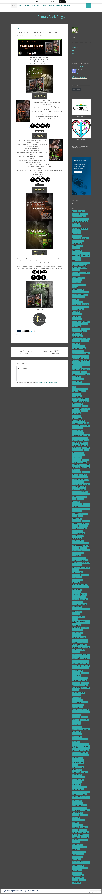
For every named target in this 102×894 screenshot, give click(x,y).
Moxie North (83, 599)
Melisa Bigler (75, 574)
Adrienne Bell (76, 223)
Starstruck (85, 717)
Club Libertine (85, 360)
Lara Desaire (75, 506)
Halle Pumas (75, 440)
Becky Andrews (76, 292)
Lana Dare (86, 503)
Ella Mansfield (76, 406)
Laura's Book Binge (51, 16)
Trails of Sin (75, 817)
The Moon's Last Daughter (79, 786)
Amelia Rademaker (77, 245)
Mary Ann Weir (86, 562)
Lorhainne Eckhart (77, 530)
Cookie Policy (28, 891)
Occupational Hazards (78, 616)
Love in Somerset (76, 538)
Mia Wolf (74, 587)
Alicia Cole (84, 228)
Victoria (74, 834)
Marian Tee (75, 560)
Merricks (85, 584)
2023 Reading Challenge (79, 67)
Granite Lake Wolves (77, 433)
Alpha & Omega (76, 233)
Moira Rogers (76, 594)
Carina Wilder (76, 328)
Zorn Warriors (76, 882)
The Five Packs (76, 772)
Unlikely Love (83, 827)
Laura (29, 35)
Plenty (83, 649)
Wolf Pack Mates (76, 870)
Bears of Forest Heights (78, 284)
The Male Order (76, 784)
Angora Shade (85, 255)
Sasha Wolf (75, 690)
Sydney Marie (85, 729)
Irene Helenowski (76, 457)
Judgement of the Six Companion (81, 484)
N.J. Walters (83, 604)
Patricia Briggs (82, 644)
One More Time (76, 627)
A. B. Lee (74, 211)
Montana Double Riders (78, 596)
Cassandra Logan (77, 336)
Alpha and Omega (77, 235)
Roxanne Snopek (76, 677)
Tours (18, 28)
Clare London (76, 360)
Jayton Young (76, 469)
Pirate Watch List (17, 9)
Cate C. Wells (85, 338)
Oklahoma (75, 618)
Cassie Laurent (76, 338)
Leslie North (85, 521)
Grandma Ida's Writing (76, 41)
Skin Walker (85, 709)
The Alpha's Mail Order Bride (80, 752)
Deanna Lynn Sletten (77, 379)
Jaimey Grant (82, 462)
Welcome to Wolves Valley (79, 847)
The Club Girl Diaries (77, 762)
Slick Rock (75, 712)
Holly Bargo (86, 447)
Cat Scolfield (76, 341)
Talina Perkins (76, 739)
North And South (76, 611)
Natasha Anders (76, 606)
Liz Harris (75, 525)
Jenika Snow (86, 472)
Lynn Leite (86, 545)
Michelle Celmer (76, 589)
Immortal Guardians (77, 452)
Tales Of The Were (77, 736)
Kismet (74, 499)
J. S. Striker (85, 459)
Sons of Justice (76, 714)
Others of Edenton (77, 630)
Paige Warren (75, 642)
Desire (74, 386)
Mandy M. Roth (76, 555)
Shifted (85, 702)
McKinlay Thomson (77, 572)
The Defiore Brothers (78, 767)
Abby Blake (82, 216)
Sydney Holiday (76, 729)
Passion (74, 644)
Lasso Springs (76, 508)
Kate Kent (74, 491)
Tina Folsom (75, 815)
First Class (75, 423)
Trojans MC (75, 827)
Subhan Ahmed (84, 719)
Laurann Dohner (76, 511)
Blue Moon (85, 304)
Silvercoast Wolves (77, 704)
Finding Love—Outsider (78, 420)
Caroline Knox (85, 328)
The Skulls (83, 794)
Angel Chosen (85, 253)
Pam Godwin (84, 642)
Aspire (87, 272)
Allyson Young (76, 231)
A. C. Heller (81, 211)
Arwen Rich (84, 267)
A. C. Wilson (75, 213)
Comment (58, 378)
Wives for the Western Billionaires (78, 862)
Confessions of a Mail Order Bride (80, 364)
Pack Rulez (75, 639)
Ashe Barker (75, 270)
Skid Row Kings (76, 709)
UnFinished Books (35, 5)
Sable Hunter (75, 682)
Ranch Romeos (76, 663)
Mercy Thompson (76, 584)
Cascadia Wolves (76, 333)
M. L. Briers (83, 548)
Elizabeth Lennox (84, 401)
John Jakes (75, 479)
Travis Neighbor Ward (78, 820)
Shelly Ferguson (76, 702)
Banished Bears (76, 282)
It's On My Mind (75, 47)
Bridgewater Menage (77, 309)
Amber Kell (85, 238)
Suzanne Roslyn (76, 724)
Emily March (84, 411)
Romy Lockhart (76, 675)
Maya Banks (75, 570)
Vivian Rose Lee (76, 839)
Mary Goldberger (77, 565)
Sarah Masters (85, 687)
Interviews (74, 44)
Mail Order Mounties (77, 552)
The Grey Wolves (76, 774)
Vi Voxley (84, 839)
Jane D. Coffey (85, 464)
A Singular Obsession (78, 272)
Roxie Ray (85, 677)
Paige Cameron (84, 639)
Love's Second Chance (78, 533)
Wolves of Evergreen (77, 877)
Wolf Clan (85, 867)
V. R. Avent (75, 829)
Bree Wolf (85, 306)
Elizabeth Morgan (77, 403)
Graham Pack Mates (77, 430)
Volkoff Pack (75, 842)
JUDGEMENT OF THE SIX (78, 481)
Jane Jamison (75, 467)
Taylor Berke (75, 741)
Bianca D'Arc (84, 294)
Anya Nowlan (75, 265)
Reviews (73, 50)
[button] (81, 108)
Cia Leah (86, 355)
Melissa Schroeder (77, 579)
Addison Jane (84, 218)
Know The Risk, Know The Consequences (59, 5)
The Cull (74, 764)
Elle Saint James (84, 408)
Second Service (76, 695)
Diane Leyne (82, 391)
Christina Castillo (77, 355)
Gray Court (75, 437)
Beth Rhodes (75, 294)
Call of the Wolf (76, 319)
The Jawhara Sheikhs (78, 779)
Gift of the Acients (77, 428)
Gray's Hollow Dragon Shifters (80, 435)
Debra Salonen (85, 384)
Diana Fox (75, 391)
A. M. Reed (74, 216)
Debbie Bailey (75, 384)
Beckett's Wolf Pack (77, 289)
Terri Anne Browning (77, 743)
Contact (45, 5)
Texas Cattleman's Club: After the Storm (80, 747)
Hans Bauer (75, 442)
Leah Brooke (84, 513)
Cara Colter (84, 323)
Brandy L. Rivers (76, 306)
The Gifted (84, 772)
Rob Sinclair (85, 673)
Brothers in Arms (77, 314)
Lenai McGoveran (76, 518)
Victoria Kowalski (83, 834)
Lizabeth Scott (84, 523)
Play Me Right (75, 649)
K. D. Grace (82, 486)
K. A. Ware (75, 486)
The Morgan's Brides (77, 789)
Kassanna (82, 489)
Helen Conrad (76, 445)
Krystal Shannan (77, 503)
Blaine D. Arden (76, 304)
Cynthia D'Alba (85, 369)
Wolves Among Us (77, 872)
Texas (86, 743)
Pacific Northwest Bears (78, 637)
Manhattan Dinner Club (78, 557)
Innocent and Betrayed (78, 455)
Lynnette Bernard (77, 545)
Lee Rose (74, 516)
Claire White (85, 358)
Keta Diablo (83, 496)
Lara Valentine (85, 506)
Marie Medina (83, 560)
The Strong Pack (76, 800)
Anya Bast (87, 262)
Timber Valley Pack (77, 812)
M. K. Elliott (75, 548)
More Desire (75, 599)
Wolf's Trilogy (76, 867)
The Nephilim (75, 791)
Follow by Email (76, 89)
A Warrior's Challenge (78, 277)
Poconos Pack (76, 652)
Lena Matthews (76, 521)
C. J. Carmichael (76, 316)
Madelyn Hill (75, 550)
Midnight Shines (76, 592)
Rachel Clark (84, 660)
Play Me (87, 647)
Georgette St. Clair (84, 425)
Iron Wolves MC (76, 459)
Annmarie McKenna (77, 262)
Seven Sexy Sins (76, 697)
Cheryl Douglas (76, 353)
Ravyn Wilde (85, 663)
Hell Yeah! (84, 445)
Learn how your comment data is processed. (46, 382)
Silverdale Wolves (77, 707)
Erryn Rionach (76, 415)
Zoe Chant (82, 880)
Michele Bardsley (83, 587)
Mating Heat (86, 567)
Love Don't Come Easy (78, 535)
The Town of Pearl (77, 802)
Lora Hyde (83, 528)
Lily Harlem (75, 523)
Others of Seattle (77, 632)
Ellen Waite (75, 408)
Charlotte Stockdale (78, 350)
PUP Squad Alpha (85, 658)
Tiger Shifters (86, 810)
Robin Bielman (76, 673)
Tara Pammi (85, 739)
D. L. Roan (83, 371)
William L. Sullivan (77, 856)
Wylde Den (75, 880)
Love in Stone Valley (77, 540)
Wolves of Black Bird (78, 875)
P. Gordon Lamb (76, 635)
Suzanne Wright (76, 726)
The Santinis (75, 794)
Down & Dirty (84, 398)
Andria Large (75, 248)
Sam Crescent (76, 687)
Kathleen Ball (76, 494)
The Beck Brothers (77, 757)
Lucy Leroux (85, 543)
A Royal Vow (75, 267)
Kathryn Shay (85, 494)
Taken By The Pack (77, 734)
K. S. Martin (75, 489)
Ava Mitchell (75, 275)
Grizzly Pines (83, 437)
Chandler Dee (76, 343)
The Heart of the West (78, 777)
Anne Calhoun (76, 260)
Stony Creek (75, 719)
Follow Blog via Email (78, 83)
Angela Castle (76, 253)
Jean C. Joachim (76, 472)
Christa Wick (86, 353)
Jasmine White (85, 467)
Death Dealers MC (77, 381)
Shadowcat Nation (77, 699)
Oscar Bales (85, 627)
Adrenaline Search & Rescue (79, 221)
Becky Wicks (85, 292)
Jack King (74, 462)
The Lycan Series (76, 782)
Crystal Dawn (76, 369)
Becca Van (75, 287)
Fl (88, 423)
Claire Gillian (76, 358)
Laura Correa (85, 508)
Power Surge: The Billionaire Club (80, 655)
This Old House (76, 810)
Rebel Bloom (75, 668)
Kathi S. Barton (83, 491)
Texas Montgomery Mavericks (80, 750)
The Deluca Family (77, 769)
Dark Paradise (76, 376)
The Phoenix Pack (85, 791)
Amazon (21, 5)
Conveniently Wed (77, 366)
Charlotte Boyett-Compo (78, 348)
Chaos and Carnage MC (78, 346)
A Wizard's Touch (77, 279)
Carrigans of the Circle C (79, 331)
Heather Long (84, 442)
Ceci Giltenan (84, 341)
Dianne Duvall (76, 393)
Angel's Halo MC (76, 250)
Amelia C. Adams (76, 243)
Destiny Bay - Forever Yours (79, 388)
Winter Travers (76, 859)
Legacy (80, 516)
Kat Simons (75, 496)
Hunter (86, 450)
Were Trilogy (75, 849)
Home (15, 5)
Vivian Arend (84, 837)
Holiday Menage (76, 447)
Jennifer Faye (83, 474)
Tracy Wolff (84, 815)
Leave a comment (38, 35)
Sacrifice (74, 685)
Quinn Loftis (75, 660)
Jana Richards (76, 464)
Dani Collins (86, 374)
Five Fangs (83, 423)
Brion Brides (75, 311)
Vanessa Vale (83, 829)
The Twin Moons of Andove (79, 807)
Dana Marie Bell (76, 374)
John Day (84, 477)
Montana (83, 594)
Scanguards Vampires (78, 692)
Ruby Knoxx (75, 680)
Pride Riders (75, 658)
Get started (62, 1)
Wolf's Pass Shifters (77, 865)
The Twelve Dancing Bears (79, 805)
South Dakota (76, 717)
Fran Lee (74, 425)
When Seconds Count (77, 854)
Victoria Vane (76, 837)
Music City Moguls (77, 601)
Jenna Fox (75, 474)
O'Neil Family (75, 614)
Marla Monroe (76, 562)
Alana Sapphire (76, 226)
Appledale (84, 265)
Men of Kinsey (76, 582)
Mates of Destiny (76, 567)
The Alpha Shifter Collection (80, 755)
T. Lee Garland (76, 731)
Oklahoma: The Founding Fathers (78, 622)
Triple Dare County (77, 824)
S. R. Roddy (83, 680)
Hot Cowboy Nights (77, 450)
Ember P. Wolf (75, 411)
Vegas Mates (75, 832)
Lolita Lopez (75, 528)
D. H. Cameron (75, 371)
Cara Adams (85, 321)
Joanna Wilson (76, 477)
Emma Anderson (76, 413)
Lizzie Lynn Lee (83, 525)
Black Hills (75, 299)
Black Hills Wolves (77, 301)
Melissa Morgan (76, 577)
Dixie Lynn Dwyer (76, 396)
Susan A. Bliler (76, 721)
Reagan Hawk (75, 665)
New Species (86, 609)
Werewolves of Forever (78, 851)
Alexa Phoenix (76, 228)
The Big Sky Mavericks (78, 760)
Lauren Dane (75, 513)
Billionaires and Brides (78, 297)
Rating (27, 5)
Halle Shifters (85, 440)
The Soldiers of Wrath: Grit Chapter (79, 797)
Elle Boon (84, 406)
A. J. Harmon (83, 213)
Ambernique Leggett (77, 240)
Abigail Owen (75, 218)
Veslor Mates (84, 832)
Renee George (84, 668)
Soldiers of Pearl (84, 712)
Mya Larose (75, 604)
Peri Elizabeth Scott (77, 647)
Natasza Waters (76, 609)
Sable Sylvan (84, 682)
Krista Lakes (75, 501)
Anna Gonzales (76, 257)
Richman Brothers (77, 670)
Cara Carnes (75, 323)
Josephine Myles (84, 479)
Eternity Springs (76, 418)
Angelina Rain (76, 255)
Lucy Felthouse (76, 543)
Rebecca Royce (85, 665)
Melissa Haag (85, 574)
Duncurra (75, 401)
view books (85, 74)
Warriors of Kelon (77, 844)
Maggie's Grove (85, 550)
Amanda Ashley (76, 238)
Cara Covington (76, 326)
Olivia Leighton (76, 625)
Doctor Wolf (75, 398)
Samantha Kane (83, 685)
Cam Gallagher (76, 321)
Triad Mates (75, 822)
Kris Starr (80, 499)
